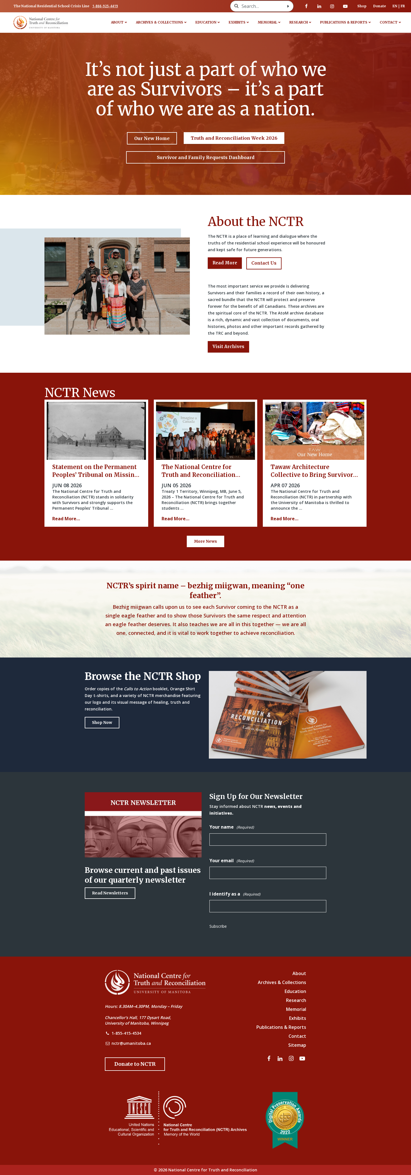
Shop (362, 6)
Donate (379, 6)
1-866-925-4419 (105, 6)
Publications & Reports (343, 22)
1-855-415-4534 (126, 1033)
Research (298, 22)
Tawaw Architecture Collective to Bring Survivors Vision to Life (313, 474)
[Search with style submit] (288, 6)
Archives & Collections (159, 22)
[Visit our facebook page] (306, 6)
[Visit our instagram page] (332, 6)
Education (205, 22)
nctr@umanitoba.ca (131, 1043)
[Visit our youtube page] (345, 6)
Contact (389, 22)
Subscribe (218, 926)
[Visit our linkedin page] (319, 6)
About (117, 22)
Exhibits (237, 22)
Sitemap (297, 1045)
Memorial (267, 22)
